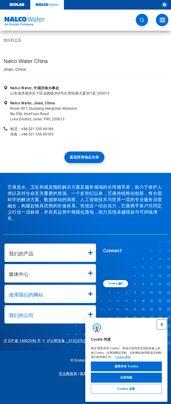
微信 (109, 266)
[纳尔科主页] (22, 21)
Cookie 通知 (123, 357)
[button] (142, 20)
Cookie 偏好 (115, 283)
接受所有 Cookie (126, 366)
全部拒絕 (126, 377)
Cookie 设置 (126, 388)
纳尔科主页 (12, 40)
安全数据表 (68, 374)
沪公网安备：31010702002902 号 (75, 341)
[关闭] (162, 324)
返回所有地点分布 (84, 157)
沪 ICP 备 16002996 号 (22, 341)
